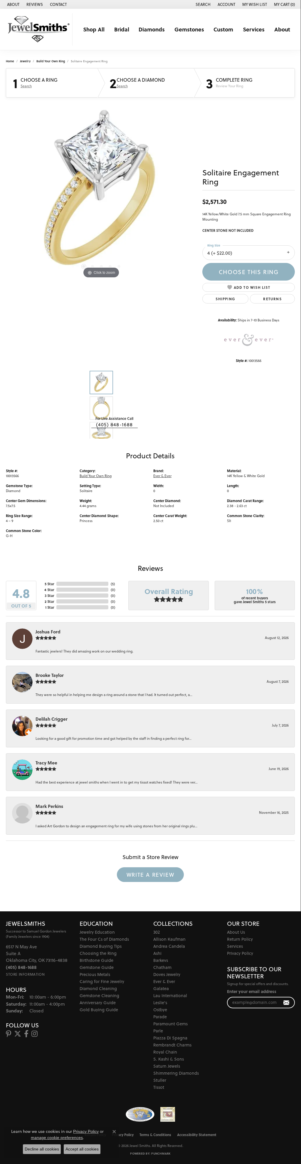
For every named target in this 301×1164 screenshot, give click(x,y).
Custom (223, 29)
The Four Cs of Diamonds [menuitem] (104, 939)
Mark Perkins (49, 806)
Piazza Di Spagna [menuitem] (170, 1038)
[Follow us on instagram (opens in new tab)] (34, 1033)
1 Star (49, 607)
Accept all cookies (82, 1149)
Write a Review (150, 874)
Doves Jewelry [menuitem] (166, 974)
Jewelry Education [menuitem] (97, 932)
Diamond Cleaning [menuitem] (98, 988)
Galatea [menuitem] (161, 988)
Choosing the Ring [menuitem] (98, 953)
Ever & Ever (162, 475)
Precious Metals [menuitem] (95, 974)
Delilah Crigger (52, 719)
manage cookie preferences (57, 1137)
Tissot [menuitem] (158, 1087)
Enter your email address (251, 991)
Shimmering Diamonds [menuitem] (176, 1073)
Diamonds (152, 29)
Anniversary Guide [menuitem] (98, 1002)
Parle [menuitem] (158, 1031)
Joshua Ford (48, 631)
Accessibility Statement (196, 1134)
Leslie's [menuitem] (160, 1002)
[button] (202, 4)
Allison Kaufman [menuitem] (169, 939)
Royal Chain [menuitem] (165, 1052)
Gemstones (189, 29)
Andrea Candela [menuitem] (169, 946)
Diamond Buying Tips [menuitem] (101, 946)
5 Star (49, 583)
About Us (236, 932)
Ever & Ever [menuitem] (164, 981)
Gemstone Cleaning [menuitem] (99, 995)
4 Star (49, 589)
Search (26, 86)
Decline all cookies (42, 1149)
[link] (12, 4)
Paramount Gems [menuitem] (170, 1024)
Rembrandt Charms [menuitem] (172, 1045)
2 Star (49, 601)
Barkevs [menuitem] (160, 960)
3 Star (49, 595)
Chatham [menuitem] (162, 967)
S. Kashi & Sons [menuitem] (168, 1059)
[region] (101, 191)
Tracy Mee (46, 762)
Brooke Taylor (50, 675)
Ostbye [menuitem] (160, 1010)
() (113, 583)
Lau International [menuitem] (170, 995)
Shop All (94, 29)
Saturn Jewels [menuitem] (166, 1066)
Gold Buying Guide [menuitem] (99, 1010)
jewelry (25, 61)
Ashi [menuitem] (157, 953)
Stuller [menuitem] (159, 1080)
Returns (272, 298)
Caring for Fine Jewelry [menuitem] (102, 981)
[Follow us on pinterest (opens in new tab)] (8, 1033)
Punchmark (160, 1153)
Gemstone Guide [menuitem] (97, 967)
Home (10, 61)
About (282, 29)
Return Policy (240, 939)
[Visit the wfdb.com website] (140, 1114)
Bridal (121, 29)
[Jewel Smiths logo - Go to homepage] (38, 29)
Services (254, 29)
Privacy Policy (240, 953)
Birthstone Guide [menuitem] (96, 960)
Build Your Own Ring (50, 61)
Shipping (225, 298)
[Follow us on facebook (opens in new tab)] (26, 1033)
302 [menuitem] (156, 932)
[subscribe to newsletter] (286, 1002)
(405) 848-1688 (114, 424)
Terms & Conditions (155, 1134)
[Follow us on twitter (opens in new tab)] (17, 1033)
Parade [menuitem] (160, 1017)
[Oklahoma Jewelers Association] (167, 1114)
